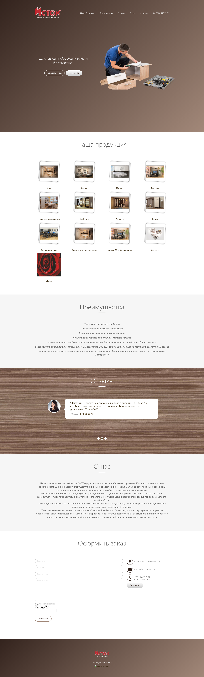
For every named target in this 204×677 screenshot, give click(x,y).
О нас (132, 13)
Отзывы (121, 13)
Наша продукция (87, 13)
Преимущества (106, 13)
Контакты (144, 13)
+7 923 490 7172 (162, 13)
